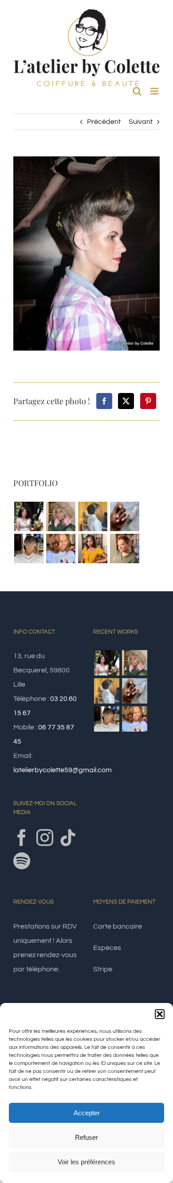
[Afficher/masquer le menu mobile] (155, 91)
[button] (159, 1014)
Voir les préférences (86, 1162)
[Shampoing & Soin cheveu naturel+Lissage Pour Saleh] (92, 548)
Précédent (104, 121)
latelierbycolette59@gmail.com (62, 770)
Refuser (86, 1137)
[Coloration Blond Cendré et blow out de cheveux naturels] (60, 516)
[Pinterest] (148, 401)
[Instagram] (44, 837)
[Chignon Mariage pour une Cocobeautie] (92, 516)
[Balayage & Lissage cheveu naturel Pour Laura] (60, 548)
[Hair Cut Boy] (28, 548)
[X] (126, 401)
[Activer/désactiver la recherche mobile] (137, 91)
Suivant (141, 121)
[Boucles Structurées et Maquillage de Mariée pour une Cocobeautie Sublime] (28, 516)
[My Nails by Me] (124, 516)
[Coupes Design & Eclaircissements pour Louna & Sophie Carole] (124, 548)
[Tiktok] (67, 837)
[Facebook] (104, 401)
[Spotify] (21, 860)
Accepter (87, 1113)
